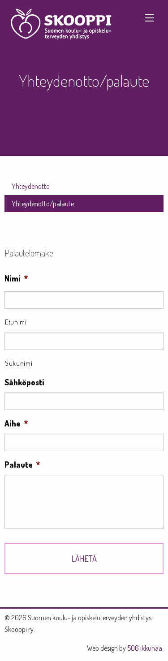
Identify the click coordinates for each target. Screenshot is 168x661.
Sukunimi (18, 363)
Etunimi (16, 322)
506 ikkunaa (144, 648)
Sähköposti (24, 382)
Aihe (16, 423)
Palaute (22, 464)
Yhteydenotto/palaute (43, 203)
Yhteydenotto (31, 186)
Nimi (16, 278)
